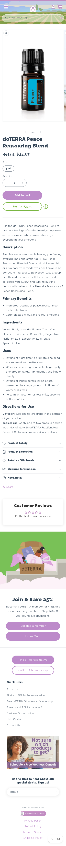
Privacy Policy (33, 820)
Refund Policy (33, 826)
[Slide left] (25, 132)
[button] (33, 443)
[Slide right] (40, 132)
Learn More (33, 636)
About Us (12, 689)
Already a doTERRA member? (24, 707)
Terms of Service (33, 832)
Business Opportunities (20, 713)
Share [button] (9, 487)
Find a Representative (33, 659)
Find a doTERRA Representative (26, 695)
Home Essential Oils (36, 808)
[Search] (60, 18)
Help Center (14, 719)
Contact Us (13, 725)
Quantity (7, 176)
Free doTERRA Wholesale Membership (30, 701)
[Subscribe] (55, 792)
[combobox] (33, 18)
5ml (8, 168)
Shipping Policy (33, 837)
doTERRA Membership (33, 670)
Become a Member (33, 625)
